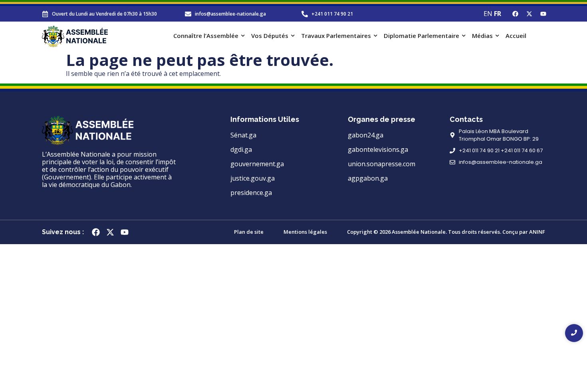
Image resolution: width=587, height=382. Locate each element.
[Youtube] (543, 14)
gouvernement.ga (257, 163)
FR (497, 13)
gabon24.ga (365, 135)
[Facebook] (515, 14)
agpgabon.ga (368, 178)
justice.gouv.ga (252, 178)
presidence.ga (251, 192)
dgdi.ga (241, 149)
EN (488, 13)
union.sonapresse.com (381, 163)
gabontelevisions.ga (378, 149)
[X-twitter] (529, 14)
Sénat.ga (243, 135)
